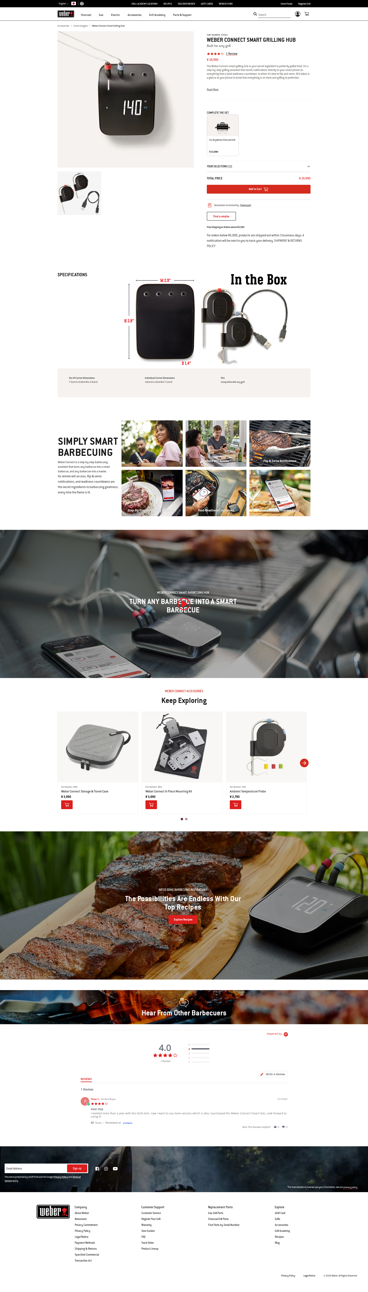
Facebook (97, 1168)
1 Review (231, 54)
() (245, 205)
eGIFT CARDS (207, 3)
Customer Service (151, 1213)
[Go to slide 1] (182, 819)
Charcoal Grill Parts (218, 1219)
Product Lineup (150, 1248)
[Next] (304, 763)
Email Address (14, 1168)
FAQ (143, 1237)
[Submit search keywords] (255, 14)
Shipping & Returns (86, 1248)
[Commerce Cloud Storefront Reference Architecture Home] (66, 13)
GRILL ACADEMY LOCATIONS (144, 3)
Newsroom (81, 1219)
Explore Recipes (183, 919)
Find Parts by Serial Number (223, 1225)
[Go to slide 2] (186, 819)
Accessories (63, 25)
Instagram (106, 1168)
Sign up (77, 1168)
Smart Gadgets (80, 25)
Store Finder (286, 3)
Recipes (279, 1237)
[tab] (272, 1074)
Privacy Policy (61, 1177)
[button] (93, 15)
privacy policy (350, 1187)
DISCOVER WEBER (186, 3)
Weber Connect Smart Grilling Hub (108, 25)
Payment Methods (85, 1242)
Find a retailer (221, 216)
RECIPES (167, 3)
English (62, 3)
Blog (277, 1242)
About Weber (82, 1213)
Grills (277, 1219)
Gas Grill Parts (215, 1213)
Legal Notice (81, 1237)
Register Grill (304, 3)
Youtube (115, 1169)
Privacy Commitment (86, 1225)
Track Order (147, 1242)
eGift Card (280, 1213)
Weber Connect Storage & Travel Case (84, 791)
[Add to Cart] (67, 804)
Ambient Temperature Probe (248, 791)
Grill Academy (282, 1231)
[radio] (199, 1045)
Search (262, 14)
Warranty (146, 1225)
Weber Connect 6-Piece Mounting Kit (168, 791)
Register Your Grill (150, 1219)
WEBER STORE (226, 3)
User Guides (148, 1231)
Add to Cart (255, 189)
